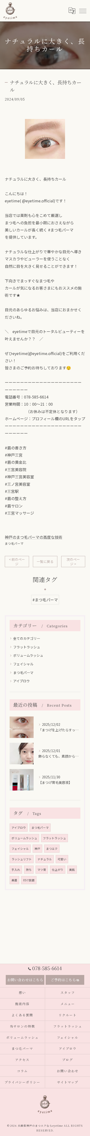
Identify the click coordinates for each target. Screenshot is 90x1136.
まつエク (52, 849)
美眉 (14, 880)
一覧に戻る (45, 561)
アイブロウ (21, 680)
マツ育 (41, 870)
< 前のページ (17, 561)
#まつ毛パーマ (45, 600)
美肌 (72, 870)
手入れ (16, 870)
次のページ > (73, 561)
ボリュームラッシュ (28, 655)
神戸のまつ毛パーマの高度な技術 (33, 537)
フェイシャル (23, 664)
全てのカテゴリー (26, 638)
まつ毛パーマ (14, 543)
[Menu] (82, 10)
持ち (29, 870)
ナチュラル (44, 859)
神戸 (37, 849)
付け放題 (29, 880)
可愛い (62, 859)
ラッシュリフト (22, 859)
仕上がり (57, 870)
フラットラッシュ (26, 647)
